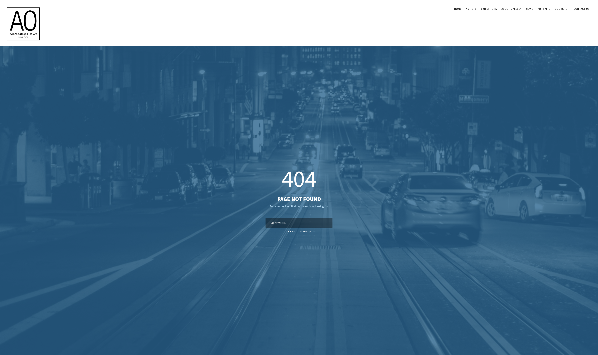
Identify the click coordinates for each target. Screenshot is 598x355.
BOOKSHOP (562, 9)
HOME (458, 9)
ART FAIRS (544, 9)
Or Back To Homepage (299, 231)
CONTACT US (582, 9)
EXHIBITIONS (489, 9)
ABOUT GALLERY (511, 9)
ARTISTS (471, 9)
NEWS (529, 9)
